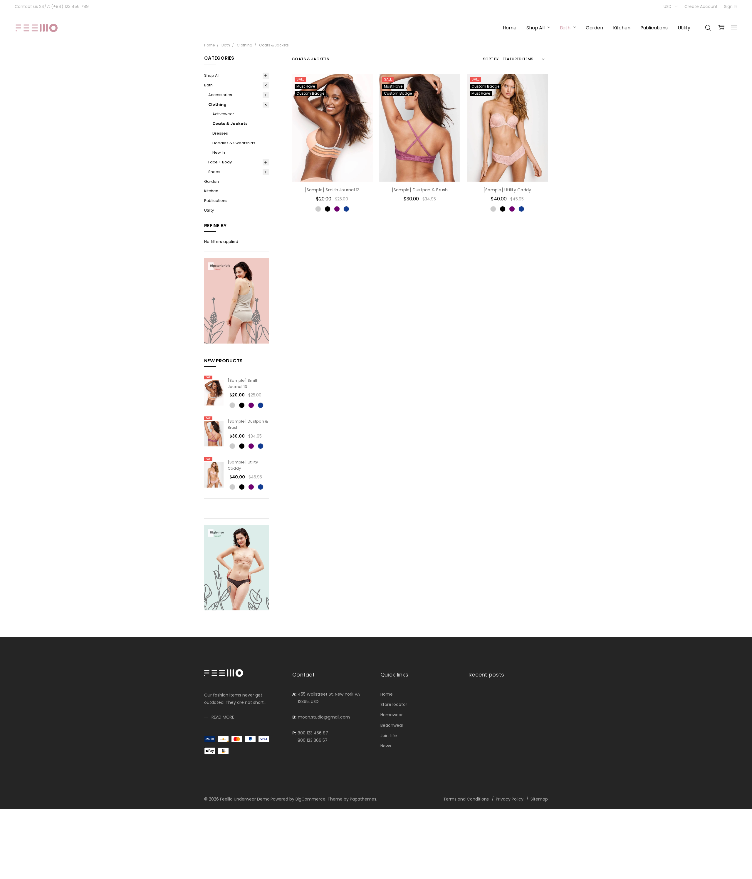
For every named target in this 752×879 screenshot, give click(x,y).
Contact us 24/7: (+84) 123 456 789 (52, 6)
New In (218, 152)
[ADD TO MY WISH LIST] (362, 103)
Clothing (217, 104)
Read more (223, 717)
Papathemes (363, 799)
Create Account (701, 6)
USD (668, 6)
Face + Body (220, 162)
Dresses (220, 133)
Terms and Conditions (466, 799)
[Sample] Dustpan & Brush (420, 190)
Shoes (214, 172)
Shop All (536, 27)
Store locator (393, 704)
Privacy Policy (509, 799)
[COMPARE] (362, 93)
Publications (654, 27)
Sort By (491, 59)
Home (509, 27)
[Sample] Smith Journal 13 (243, 383)
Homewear (391, 715)
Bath (566, 27)
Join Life (388, 736)
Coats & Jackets (230, 123)
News (385, 746)
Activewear (223, 114)
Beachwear (391, 725)
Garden (594, 27)
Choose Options (332, 170)
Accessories (220, 95)
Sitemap (539, 799)
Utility (684, 27)
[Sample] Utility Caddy (507, 190)
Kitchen (621, 27)
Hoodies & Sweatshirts (233, 143)
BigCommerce (310, 799)
